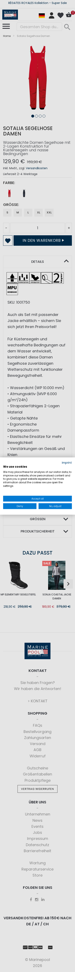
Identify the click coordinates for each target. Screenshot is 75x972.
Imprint (67, 463)
